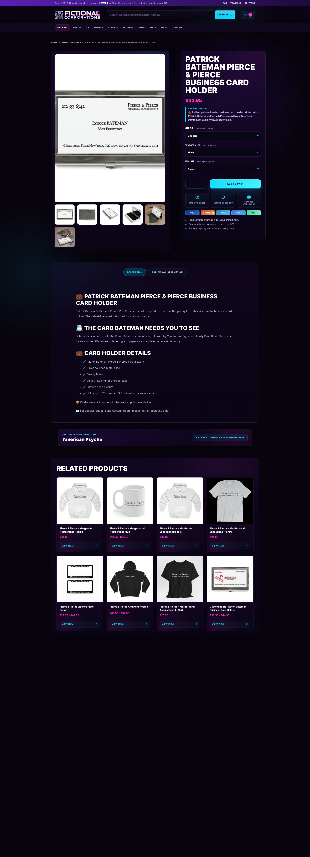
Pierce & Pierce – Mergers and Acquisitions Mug (127, 530)
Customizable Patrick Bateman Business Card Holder (228, 608)
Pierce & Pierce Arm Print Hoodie (129, 606)
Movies (77, 27)
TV (87, 27)
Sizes (189, 128)
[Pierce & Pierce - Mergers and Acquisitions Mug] (130, 500)
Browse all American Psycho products (220, 437)
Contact (250, 3)
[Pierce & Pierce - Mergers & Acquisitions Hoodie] (80, 500)
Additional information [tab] (167, 272)
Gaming (98, 27)
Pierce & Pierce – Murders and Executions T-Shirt (227, 530)
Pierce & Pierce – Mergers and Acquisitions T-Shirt (177, 608)
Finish (189, 161)
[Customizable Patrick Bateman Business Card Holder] (230, 579)
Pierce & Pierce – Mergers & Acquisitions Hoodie (76, 530)
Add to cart (235, 184)
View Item (68, 546)
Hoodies (128, 27)
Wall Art (178, 27)
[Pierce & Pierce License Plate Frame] (80, 579)
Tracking (236, 3)
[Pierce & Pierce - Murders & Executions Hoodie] (180, 500)
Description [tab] (135, 272)
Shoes (142, 27)
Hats (153, 27)
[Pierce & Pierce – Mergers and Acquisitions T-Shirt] (180, 579)
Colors (190, 144)
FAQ (225, 3)
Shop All (62, 27)
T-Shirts (113, 27)
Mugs (164, 27)
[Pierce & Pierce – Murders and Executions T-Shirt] (230, 500)
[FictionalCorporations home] (77, 14)
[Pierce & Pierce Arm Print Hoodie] (130, 579)
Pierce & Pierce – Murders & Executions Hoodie (176, 530)
